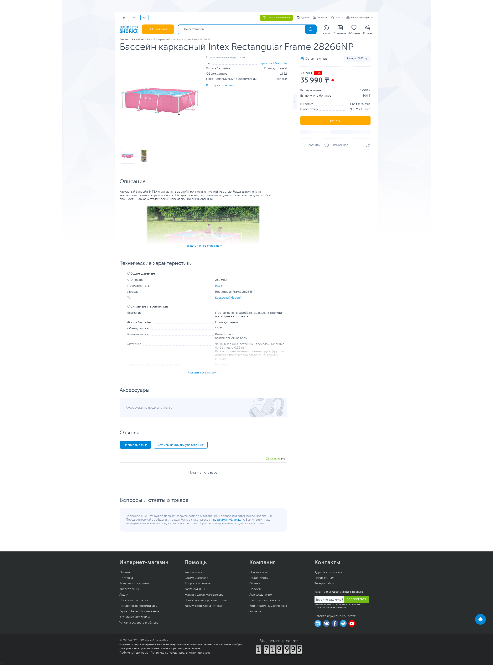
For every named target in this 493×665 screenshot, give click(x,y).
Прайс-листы (258, 578)
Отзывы (255, 583)
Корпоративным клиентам (268, 606)
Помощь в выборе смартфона (205, 600)
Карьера (255, 611)
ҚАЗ (134, 18)
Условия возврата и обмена (138, 622)
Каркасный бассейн (273, 63)
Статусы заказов (196, 578)
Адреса (305, 18)
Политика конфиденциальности (173, 652)
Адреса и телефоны (328, 572)
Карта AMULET (194, 589)
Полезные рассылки (133, 600)
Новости (255, 589)
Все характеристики (220, 85)
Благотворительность (264, 600)
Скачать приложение (278, 18)
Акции (123, 594)
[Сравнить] (310, 145)
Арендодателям (260, 594)
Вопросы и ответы (197, 583)
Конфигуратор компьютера (203, 594)
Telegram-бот (324, 583)
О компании (258, 572)
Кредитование (129, 589)
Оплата (339, 18)
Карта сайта (204, 653)
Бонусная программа (361, 18)
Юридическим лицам (134, 617)
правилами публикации (227, 519)
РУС (144, 18)
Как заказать (193, 572)
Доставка (322, 18)
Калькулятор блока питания (203, 606)
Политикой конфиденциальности (330, 607)
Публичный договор (133, 652)
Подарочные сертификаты (138, 606)
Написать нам (324, 578)
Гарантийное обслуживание (139, 611)
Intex (218, 285)
